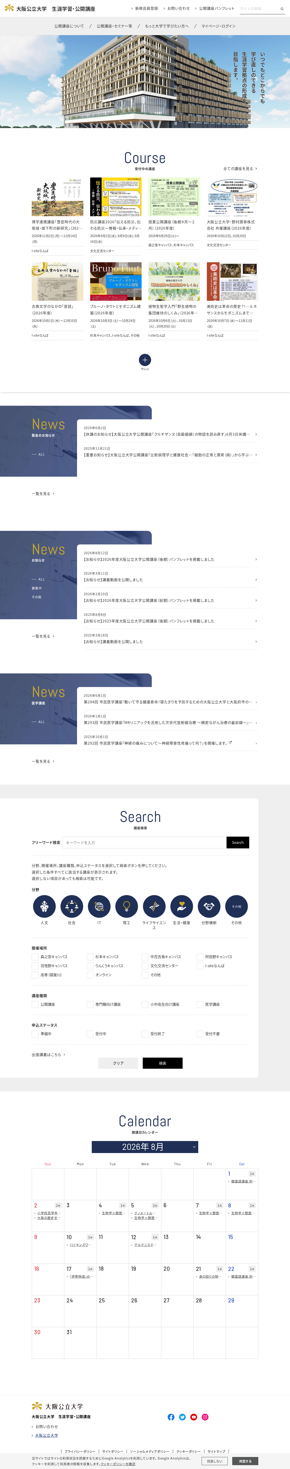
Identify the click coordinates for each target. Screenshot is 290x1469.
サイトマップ (216, 1451)
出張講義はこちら (46, 1054)
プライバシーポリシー (80, 1451)
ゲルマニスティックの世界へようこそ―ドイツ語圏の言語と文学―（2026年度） (146, 1244)
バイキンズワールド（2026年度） (82, 1244)
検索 (162, 1063)
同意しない (214, 1461)
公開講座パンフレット (216, 8)
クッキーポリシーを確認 (118, 1464)
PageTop (243, 1445)
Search (238, 842)
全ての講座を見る (238, 168)
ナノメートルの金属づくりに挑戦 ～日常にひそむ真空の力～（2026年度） (146, 1213)
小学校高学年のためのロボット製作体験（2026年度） (49, 1213)
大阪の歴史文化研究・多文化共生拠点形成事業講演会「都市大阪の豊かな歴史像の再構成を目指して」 (49, 1217)
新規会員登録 (146, 8)
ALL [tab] (42, 454)
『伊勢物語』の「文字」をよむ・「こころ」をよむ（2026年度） (82, 1276)
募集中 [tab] (37, 588)
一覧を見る (41, 493)
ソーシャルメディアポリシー (149, 1451)
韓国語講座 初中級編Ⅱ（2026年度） (243, 1181)
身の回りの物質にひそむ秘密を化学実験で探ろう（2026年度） (211, 1276)
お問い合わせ (178, 8)
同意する (245, 1461)
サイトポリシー (112, 1451)
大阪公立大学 (46, 1435)
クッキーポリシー (188, 1451)
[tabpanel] (145, 81)
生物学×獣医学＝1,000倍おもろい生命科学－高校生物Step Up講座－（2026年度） (114, 1213)
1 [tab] (145, 122)
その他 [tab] (36, 597)
